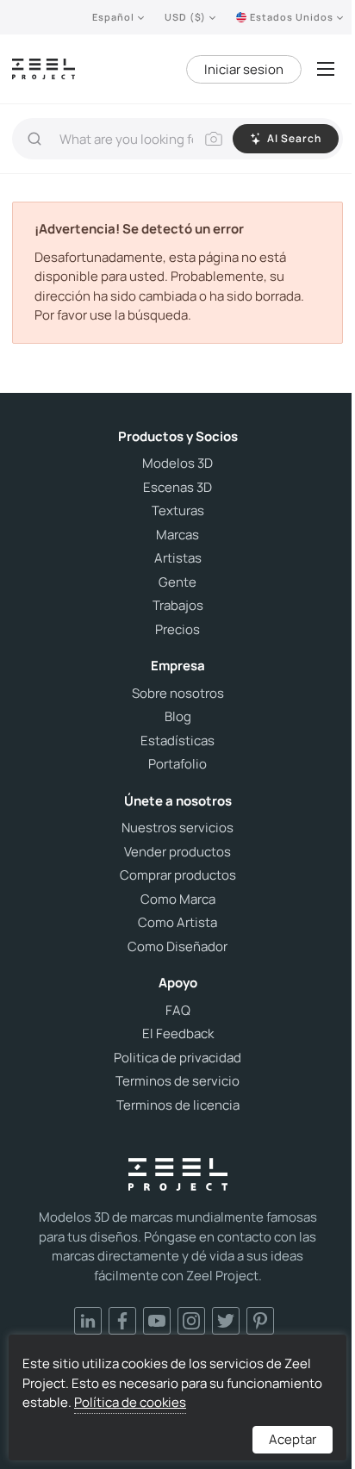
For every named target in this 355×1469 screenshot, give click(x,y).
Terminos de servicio (177, 1081)
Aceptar (292, 1439)
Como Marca (177, 899)
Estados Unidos (291, 16)
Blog (178, 716)
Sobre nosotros (178, 693)
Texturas (178, 511)
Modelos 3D (177, 463)
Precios (177, 629)
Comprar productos (178, 875)
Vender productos (177, 852)
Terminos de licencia (178, 1105)
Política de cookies (130, 1402)
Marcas (177, 535)
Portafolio (177, 764)
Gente (177, 582)
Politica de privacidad (177, 1058)
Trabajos (178, 605)
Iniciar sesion (243, 69)
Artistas (178, 558)
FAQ (177, 1010)
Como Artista (177, 922)
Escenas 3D (177, 487)
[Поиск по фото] (214, 139)
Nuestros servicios (177, 828)
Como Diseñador (177, 946)
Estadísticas (177, 741)
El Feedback (178, 1034)
